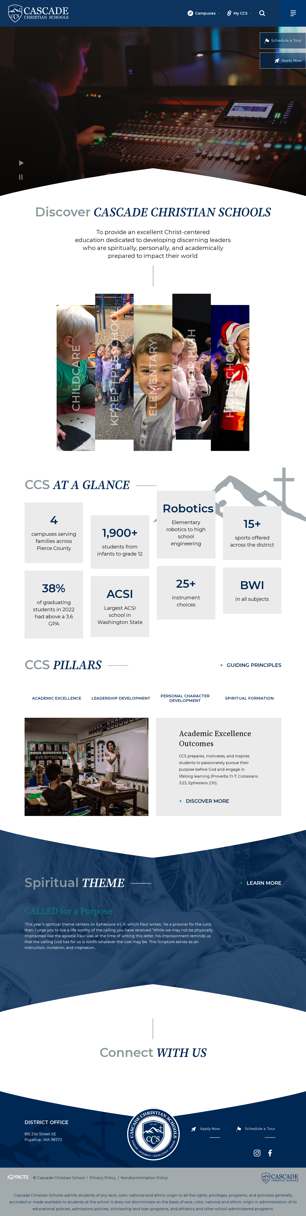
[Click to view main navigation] (293, 13)
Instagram (257, 1153)
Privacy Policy (103, 1178)
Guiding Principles (254, 665)
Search (262, 13)
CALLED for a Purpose (68, 911)
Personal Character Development (185, 698)
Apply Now (291, 60)
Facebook (270, 1153)
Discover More (207, 801)
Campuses (207, 13)
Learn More (264, 883)
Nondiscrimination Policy (144, 1178)
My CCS (242, 13)
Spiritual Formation (249, 698)
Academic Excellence (56, 698)
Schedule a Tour (286, 40)
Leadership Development (120, 698)
